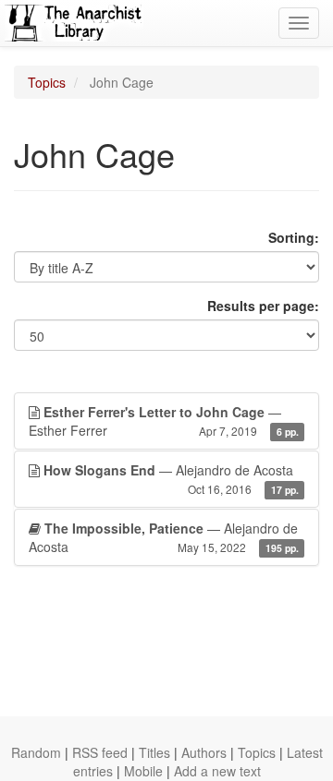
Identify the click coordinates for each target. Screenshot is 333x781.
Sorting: (293, 237)
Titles (154, 752)
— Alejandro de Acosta (171, 479)
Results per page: (263, 305)
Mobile (143, 771)
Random (36, 752)
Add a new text (217, 771)
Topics (47, 82)
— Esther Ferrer (164, 421)
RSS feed (100, 752)
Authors (204, 752)
